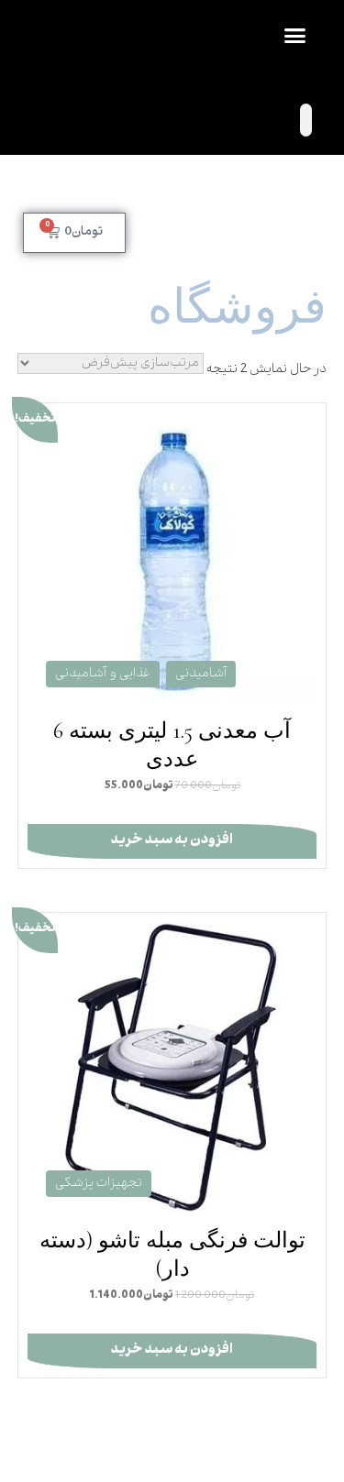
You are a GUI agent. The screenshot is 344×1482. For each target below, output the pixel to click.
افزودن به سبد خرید (172, 841)
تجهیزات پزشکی (98, 1183)
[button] (295, 35)
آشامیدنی (201, 674)
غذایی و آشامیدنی (102, 674)
